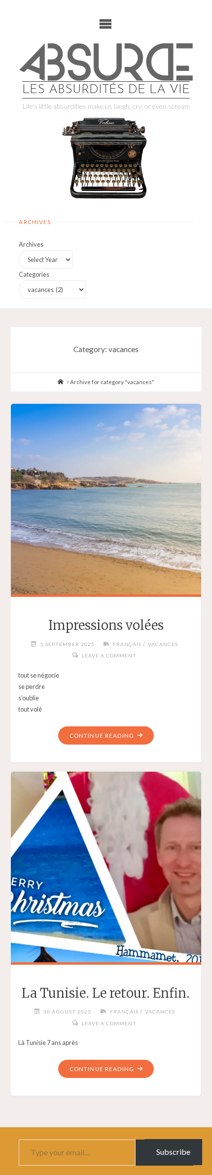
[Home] (61, 382)
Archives (31, 244)
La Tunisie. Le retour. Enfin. (106, 993)
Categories (34, 274)
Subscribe (173, 1151)
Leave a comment (109, 655)
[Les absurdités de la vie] (106, 62)
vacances (163, 644)
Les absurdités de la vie (106, 90)
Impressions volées (106, 625)
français (127, 644)
